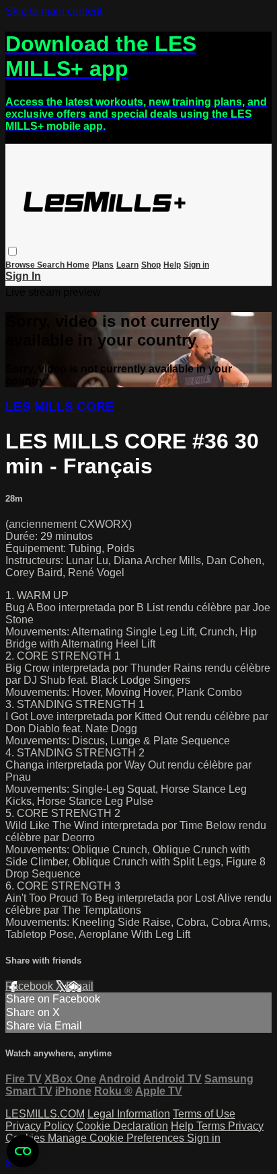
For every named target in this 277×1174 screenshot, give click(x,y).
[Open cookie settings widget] (23, 1151)
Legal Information (128, 1114)
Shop (151, 265)
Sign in (196, 265)
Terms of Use (204, 1114)
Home (78, 265)
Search (52, 265)
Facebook (30, 986)
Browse (21, 265)
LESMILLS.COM (45, 1114)
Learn (127, 265)
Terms (212, 1126)
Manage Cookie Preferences (117, 1138)
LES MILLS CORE (59, 406)
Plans (103, 265)
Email (79, 986)
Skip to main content (53, 11)
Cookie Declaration (122, 1126)
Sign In (23, 276)
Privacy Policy (39, 1126)
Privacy (246, 1126)
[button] (12, 251)
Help (172, 265)
